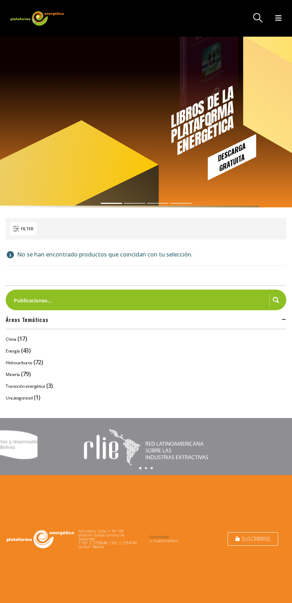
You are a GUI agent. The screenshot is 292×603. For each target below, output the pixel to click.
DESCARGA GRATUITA (231, 157)
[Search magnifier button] (276, 300)
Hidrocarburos (19, 363)
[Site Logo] (38, 18)
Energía (13, 351)
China (11, 339)
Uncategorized (19, 398)
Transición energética (25, 386)
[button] (258, 17)
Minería (13, 374)
